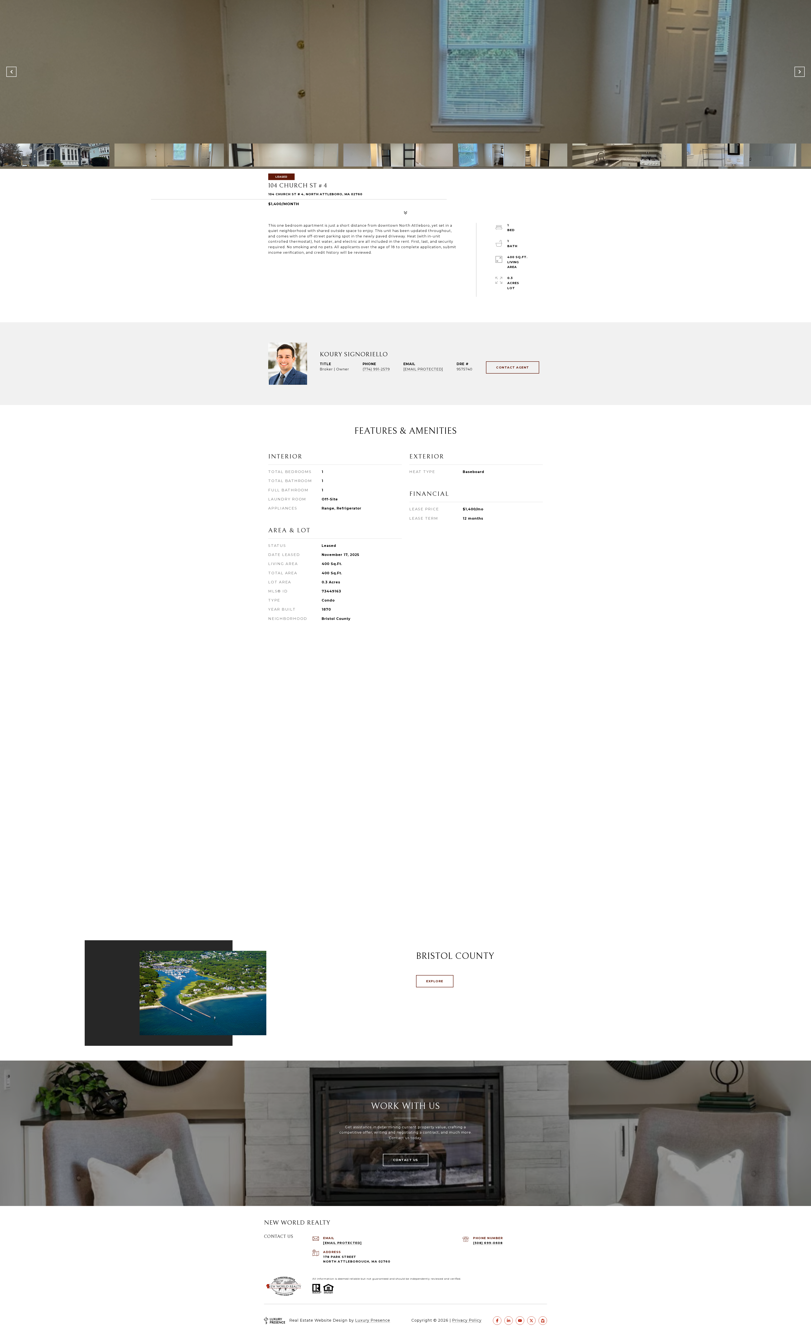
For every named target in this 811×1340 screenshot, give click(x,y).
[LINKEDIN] (508, 1320)
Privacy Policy (467, 1320)
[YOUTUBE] (520, 1320)
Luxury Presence (372, 1320)
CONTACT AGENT (512, 367)
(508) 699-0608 (488, 1243)
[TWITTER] (531, 1320)
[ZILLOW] (543, 1320)
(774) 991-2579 (376, 369)
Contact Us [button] (405, 1160)
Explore (434, 981)
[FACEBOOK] (497, 1320)
